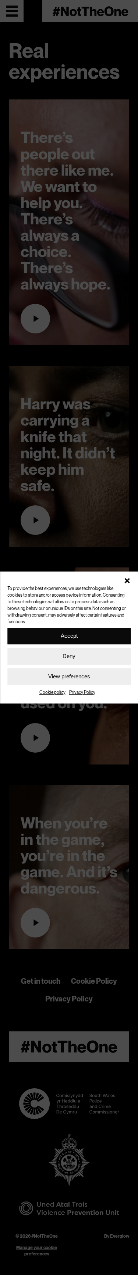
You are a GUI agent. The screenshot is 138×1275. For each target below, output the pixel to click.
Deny (69, 656)
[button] (127, 580)
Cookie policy (52, 692)
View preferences (69, 676)
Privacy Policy (82, 692)
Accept (69, 636)
